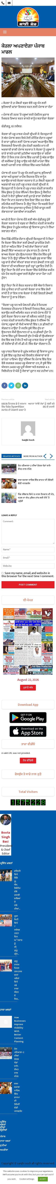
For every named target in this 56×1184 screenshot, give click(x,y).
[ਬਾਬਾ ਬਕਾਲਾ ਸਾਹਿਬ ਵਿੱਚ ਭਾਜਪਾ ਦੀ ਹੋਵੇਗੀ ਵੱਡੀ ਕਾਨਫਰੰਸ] (8, 483)
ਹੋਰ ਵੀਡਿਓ (28, 760)
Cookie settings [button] (26, 1179)
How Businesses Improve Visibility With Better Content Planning (20, 1030)
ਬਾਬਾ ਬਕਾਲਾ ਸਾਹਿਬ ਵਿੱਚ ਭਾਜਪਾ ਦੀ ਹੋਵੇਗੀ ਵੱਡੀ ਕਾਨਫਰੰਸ (35, 481)
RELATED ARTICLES (11, 456)
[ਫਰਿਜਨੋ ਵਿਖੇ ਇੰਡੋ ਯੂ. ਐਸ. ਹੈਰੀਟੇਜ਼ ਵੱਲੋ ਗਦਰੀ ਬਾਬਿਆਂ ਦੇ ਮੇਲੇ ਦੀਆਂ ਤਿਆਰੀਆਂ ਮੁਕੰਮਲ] (6, 875)
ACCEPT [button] (43, 1179)
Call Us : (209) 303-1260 (2, 2)
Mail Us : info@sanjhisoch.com (9, 2)
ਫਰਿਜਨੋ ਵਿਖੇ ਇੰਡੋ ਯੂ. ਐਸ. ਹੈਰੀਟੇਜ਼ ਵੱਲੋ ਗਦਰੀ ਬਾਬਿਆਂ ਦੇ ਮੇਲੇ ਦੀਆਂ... (17, 890)
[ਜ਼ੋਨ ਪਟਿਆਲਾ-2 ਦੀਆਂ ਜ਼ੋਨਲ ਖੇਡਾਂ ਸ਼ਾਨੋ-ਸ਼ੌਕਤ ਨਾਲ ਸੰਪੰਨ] (8, 469)
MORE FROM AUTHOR (32, 456)
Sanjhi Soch (28, 439)
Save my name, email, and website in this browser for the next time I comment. (27, 575)
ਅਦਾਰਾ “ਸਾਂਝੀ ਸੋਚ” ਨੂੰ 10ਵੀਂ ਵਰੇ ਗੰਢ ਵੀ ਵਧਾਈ (41, 405)
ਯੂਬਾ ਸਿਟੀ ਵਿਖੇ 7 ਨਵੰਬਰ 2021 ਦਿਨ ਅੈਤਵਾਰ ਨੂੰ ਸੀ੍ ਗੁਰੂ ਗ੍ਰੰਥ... (18, 935)
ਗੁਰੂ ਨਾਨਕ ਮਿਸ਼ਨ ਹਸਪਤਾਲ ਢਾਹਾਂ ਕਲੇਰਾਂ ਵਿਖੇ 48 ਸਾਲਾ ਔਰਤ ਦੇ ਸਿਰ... (18, 980)
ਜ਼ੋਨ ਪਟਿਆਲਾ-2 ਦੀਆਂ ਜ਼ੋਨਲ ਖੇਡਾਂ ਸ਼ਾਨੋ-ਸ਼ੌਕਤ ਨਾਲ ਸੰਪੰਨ (34, 467)
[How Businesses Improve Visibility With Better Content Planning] (6, 1022)
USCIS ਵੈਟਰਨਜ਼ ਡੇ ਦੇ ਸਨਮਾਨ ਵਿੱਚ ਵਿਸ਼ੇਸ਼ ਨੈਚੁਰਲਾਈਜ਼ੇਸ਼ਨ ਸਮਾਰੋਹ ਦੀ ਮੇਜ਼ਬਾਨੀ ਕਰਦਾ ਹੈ (13, 406)
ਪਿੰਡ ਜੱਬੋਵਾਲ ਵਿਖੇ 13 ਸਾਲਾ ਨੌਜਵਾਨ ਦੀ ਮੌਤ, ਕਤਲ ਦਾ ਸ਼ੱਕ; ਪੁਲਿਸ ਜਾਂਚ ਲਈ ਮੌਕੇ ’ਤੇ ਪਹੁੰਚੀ (36, 497)
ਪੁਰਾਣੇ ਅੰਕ (28, 687)
